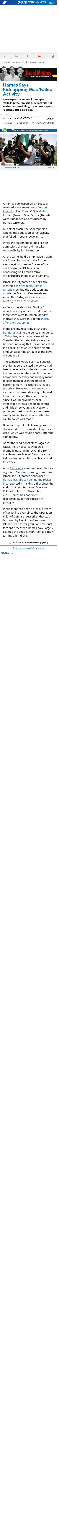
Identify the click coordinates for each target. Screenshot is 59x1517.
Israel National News (12, 62)
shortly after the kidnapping (26, 320)
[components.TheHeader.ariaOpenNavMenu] (10, 2)
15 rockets (16, 468)
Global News (29, 62)
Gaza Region (22, 123)
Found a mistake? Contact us (28, 548)
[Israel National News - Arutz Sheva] (32, 2)
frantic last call (12, 332)
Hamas (8, 123)
